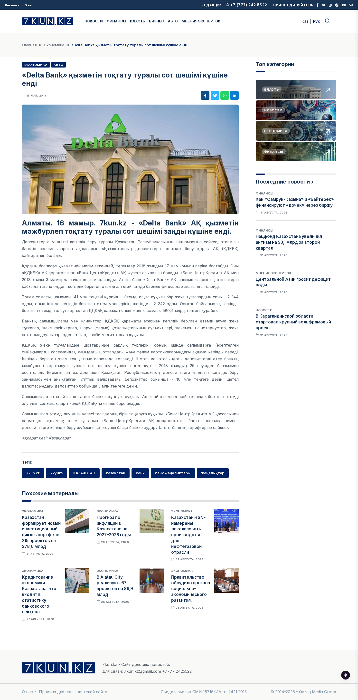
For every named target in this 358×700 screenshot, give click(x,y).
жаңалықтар (212, 473)
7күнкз (56, 473)
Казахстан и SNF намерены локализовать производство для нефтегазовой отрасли (188, 535)
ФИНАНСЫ (116, 21)
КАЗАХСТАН (84, 473)
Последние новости (283, 181)
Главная (29, 45)
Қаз (304, 21)
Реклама (12, 5)
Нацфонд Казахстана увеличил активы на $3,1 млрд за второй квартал (289, 242)
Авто (58, 65)
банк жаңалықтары (172, 473)
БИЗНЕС (156, 21)
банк (140, 473)
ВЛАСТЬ (137, 21)
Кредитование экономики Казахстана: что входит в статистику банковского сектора (39, 594)
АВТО (173, 21)
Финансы (264, 193)
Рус (316, 21)
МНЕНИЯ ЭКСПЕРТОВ (201, 21)
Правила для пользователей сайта (73, 691)
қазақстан (115, 473)
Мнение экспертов (273, 273)
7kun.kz (33, 473)
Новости (264, 310)
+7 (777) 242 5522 (248, 5)
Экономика (54, 45)
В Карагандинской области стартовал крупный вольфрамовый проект (293, 322)
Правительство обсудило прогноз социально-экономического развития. (190, 589)
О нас (29, 5)
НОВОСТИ (94, 21)
